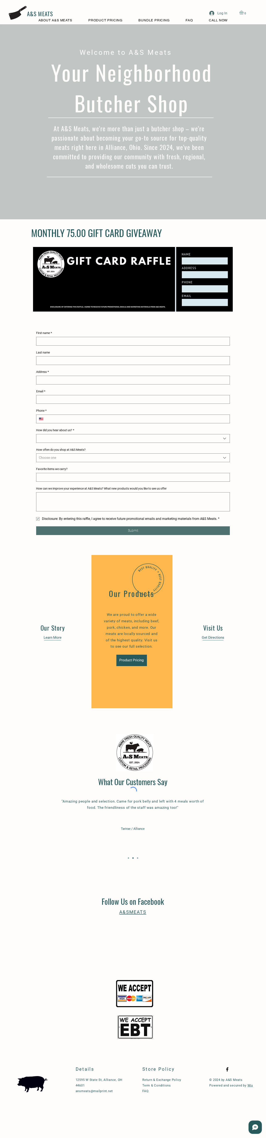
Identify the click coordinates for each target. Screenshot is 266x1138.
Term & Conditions (156, 1085)
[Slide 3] (137, 858)
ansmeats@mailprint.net (94, 1091)
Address (42, 371)
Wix (250, 1085)
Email (40, 391)
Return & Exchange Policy (161, 1080)
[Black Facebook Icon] (227, 1069)
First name (44, 333)
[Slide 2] (133, 858)
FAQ (145, 1091)
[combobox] (133, 438)
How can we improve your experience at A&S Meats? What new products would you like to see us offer (101, 488)
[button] (243, 12)
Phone (41, 410)
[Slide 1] (128, 858)
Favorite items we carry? (52, 469)
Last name (43, 352)
